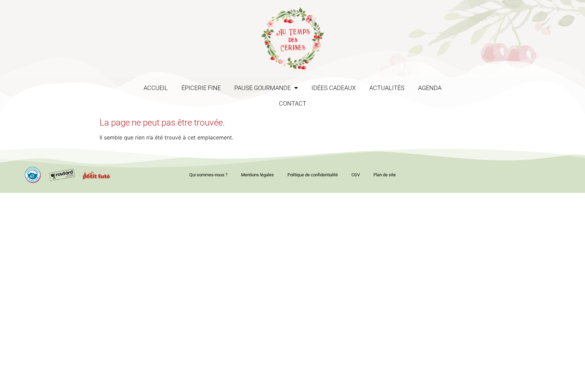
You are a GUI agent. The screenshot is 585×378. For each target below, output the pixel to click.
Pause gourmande (262, 88)
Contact (292, 103)
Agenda (429, 88)
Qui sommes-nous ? (208, 174)
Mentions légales (257, 174)
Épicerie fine (201, 88)
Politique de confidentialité (312, 174)
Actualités (387, 88)
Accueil (156, 88)
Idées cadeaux (333, 88)
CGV (355, 174)
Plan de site (384, 174)
